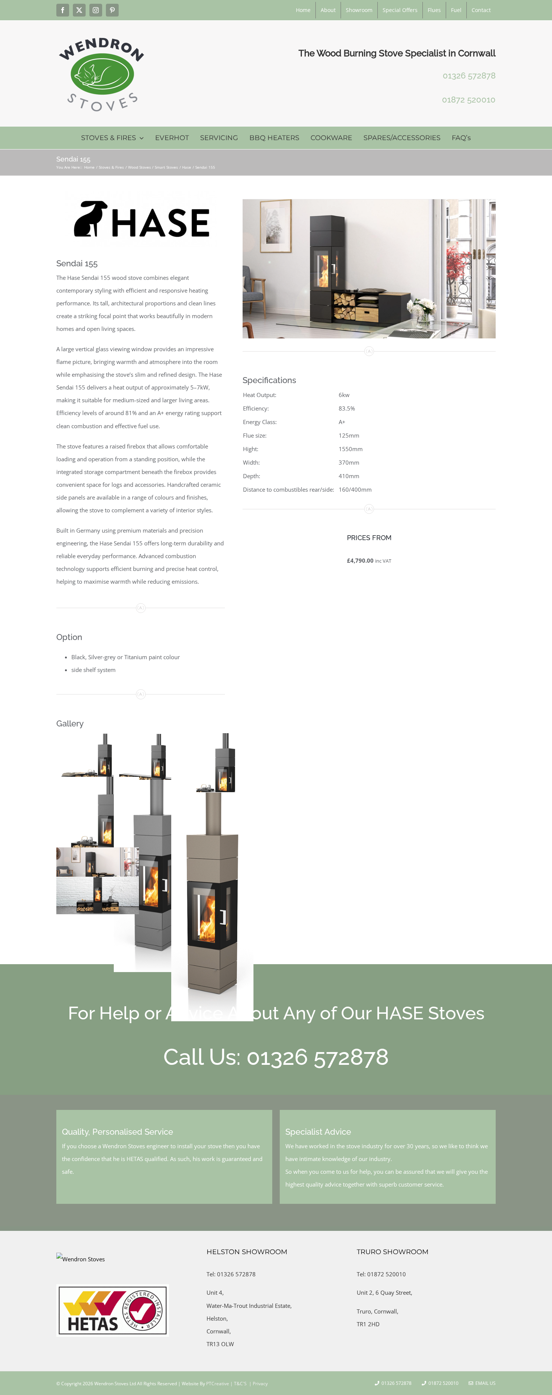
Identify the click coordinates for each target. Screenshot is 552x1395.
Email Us (484, 1383)
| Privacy (258, 1383)
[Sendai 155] (369, 201)
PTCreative (217, 1383)
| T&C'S (238, 1383)
